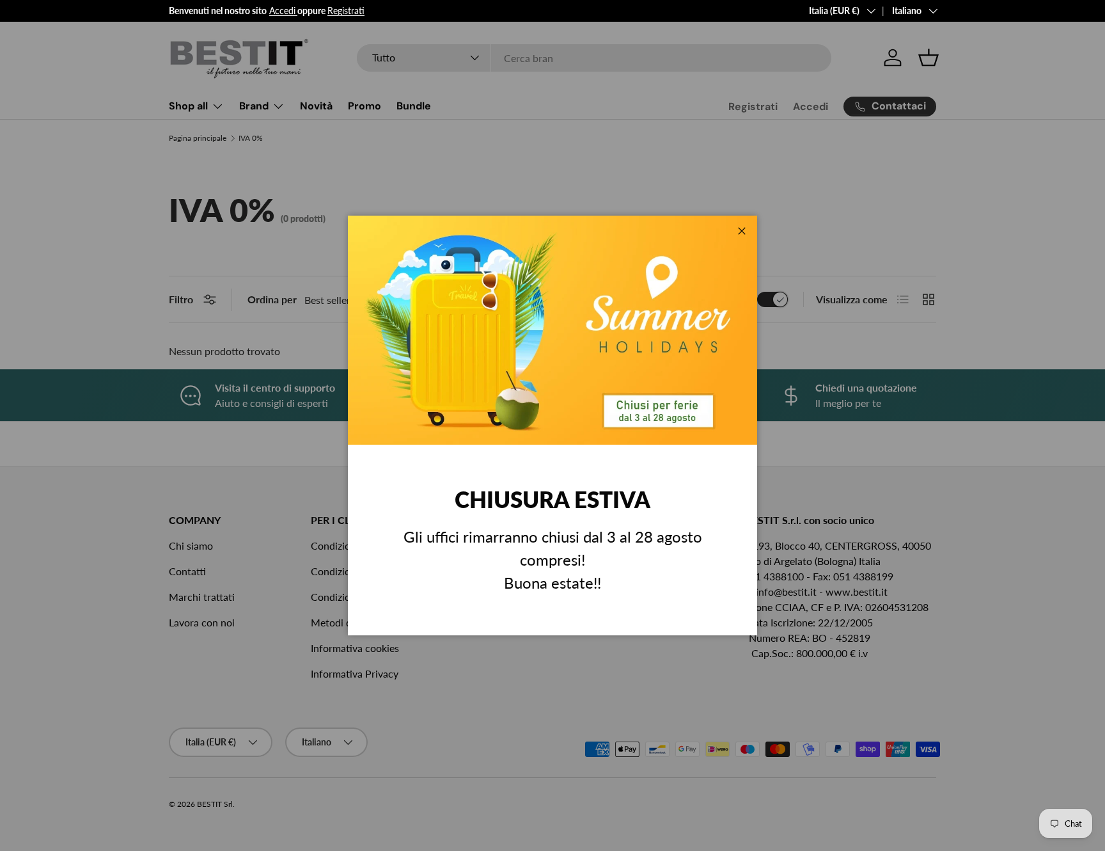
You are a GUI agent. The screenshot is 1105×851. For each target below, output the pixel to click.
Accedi (282, 10)
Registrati (345, 10)
